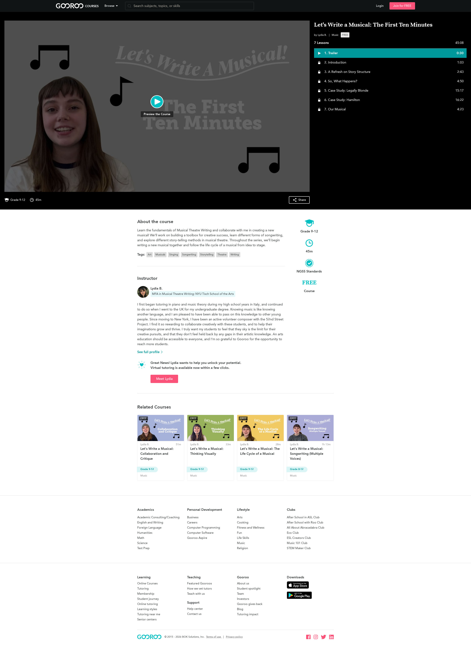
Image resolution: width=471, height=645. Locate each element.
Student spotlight (249, 588)
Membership (145, 593)
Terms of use (214, 636)
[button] (112, 6)
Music (241, 543)
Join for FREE (402, 6)
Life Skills (243, 538)
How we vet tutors (199, 588)
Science (142, 543)
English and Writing (150, 522)
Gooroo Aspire (197, 538)
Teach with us (196, 593)
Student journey (148, 599)
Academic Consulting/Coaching (158, 517)
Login (380, 6)
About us (243, 583)
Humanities (144, 532)
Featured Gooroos (199, 583)
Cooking (242, 522)
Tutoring (143, 588)
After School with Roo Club (305, 522)
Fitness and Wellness (250, 527)
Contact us (194, 614)
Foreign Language (149, 527)
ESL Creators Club (299, 538)
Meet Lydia (164, 379)
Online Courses (147, 583)
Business (193, 517)
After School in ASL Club (303, 517)
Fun (239, 532)
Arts (239, 517)
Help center (195, 608)
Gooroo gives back (249, 604)
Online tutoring (147, 604)
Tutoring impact (247, 614)
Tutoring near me (148, 614)
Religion (242, 548)
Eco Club (293, 532)
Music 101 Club (297, 543)
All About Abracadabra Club (305, 527)
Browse (109, 6)
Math (140, 538)
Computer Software (200, 532)
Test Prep (143, 548)
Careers (192, 522)
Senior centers (147, 619)
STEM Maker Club (299, 548)
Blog (240, 609)
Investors (243, 599)
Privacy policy (234, 636)
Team (240, 593)
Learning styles (147, 609)
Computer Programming (203, 527)
